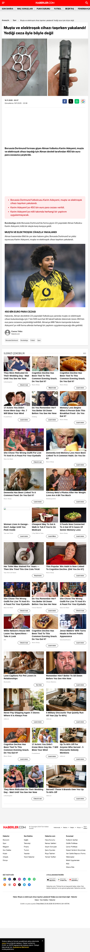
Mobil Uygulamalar (73, 860)
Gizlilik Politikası (71, 843)
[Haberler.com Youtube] (14, 885)
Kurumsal (69, 836)
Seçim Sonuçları (51, 847)
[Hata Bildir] (40, 904)
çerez (4, 943)
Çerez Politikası (71, 847)
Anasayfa (5, 20)
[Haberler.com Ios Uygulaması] (51, 879)
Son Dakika (7, 850)
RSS (67, 864)
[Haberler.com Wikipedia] (9, 885)
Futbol (33, 340)
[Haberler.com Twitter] (14, 879)
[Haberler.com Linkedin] (24, 879)
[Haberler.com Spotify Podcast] (34, 879)
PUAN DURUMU (43, 8)
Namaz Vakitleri (50, 843)
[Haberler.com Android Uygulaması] (63, 879)
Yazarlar (27, 853)
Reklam (65, 827)
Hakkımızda (57, 827)
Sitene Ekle (70, 867)
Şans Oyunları (50, 850)
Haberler (6, 836)
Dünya (5, 860)
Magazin (6, 847)
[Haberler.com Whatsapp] (29, 879)
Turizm (26, 850)
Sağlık (26, 840)
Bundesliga (24, 340)
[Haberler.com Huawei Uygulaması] (74, 879)
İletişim (72, 827)
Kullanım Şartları (72, 840)
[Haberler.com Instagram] (19, 879)
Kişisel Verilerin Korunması (75, 850)
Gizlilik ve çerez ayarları (28, 904)
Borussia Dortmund (12, 340)
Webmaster (70, 857)
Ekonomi (6, 840)
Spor (14, 20)
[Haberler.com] (14, 827)
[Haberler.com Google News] (5, 879)
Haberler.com (50, 836)
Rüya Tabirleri (50, 853)
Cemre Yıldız (16, 331)
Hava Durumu (50, 840)
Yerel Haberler (29, 857)
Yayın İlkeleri (85, 827)
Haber (37, 900)
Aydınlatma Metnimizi (21, 947)
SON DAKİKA (7, 8)
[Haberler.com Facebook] (9, 879)
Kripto (5, 853)
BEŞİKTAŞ (69, 8)
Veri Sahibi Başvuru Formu (76, 853)
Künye (79, 827)
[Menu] (3, 2)
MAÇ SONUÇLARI (25, 8)
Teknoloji (27, 843)
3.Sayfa (5, 857)
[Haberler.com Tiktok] (19, 885)
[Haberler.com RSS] (5, 885)
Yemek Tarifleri (50, 857)
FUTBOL (57, 8)
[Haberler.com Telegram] (24, 885)
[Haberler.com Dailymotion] (29, 885)
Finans (26, 847)
